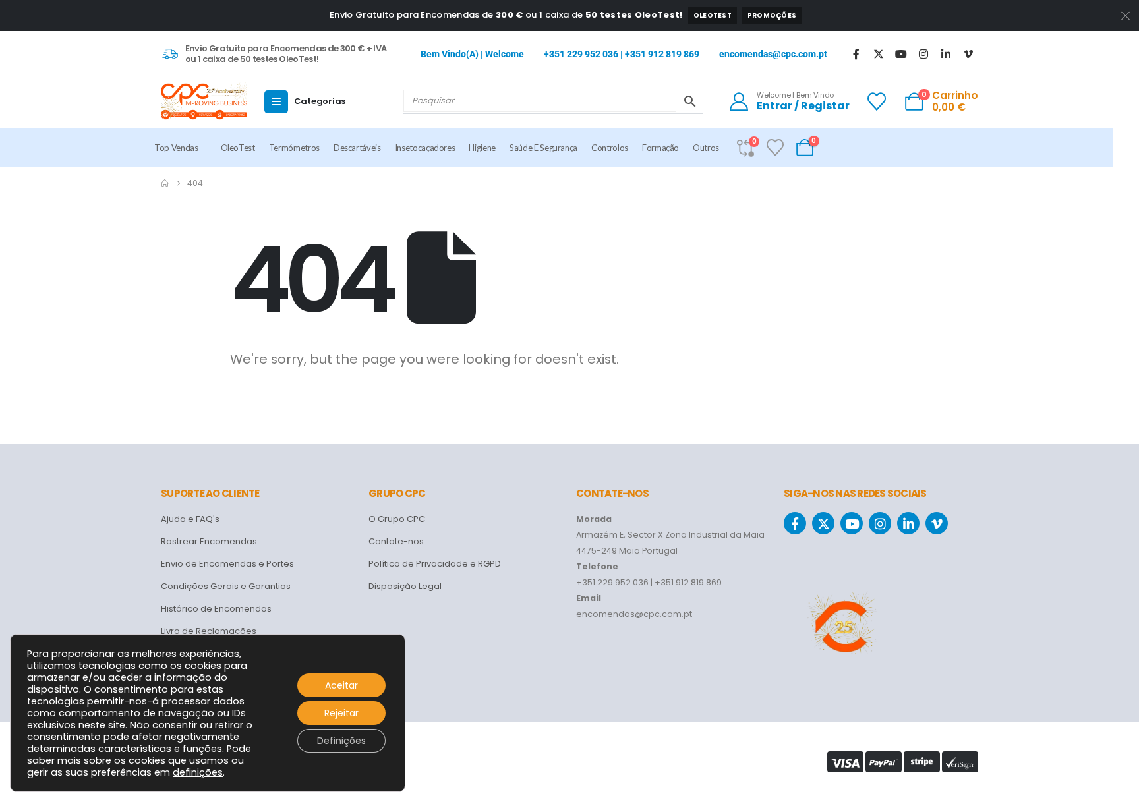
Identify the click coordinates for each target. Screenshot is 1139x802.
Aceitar (341, 685)
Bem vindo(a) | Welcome (472, 54)
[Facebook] (856, 54)
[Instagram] (923, 54)
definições (198, 772)
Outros (706, 147)
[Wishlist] (876, 101)
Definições (341, 740)
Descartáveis (357, 147)
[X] (878, 54)
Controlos (609, 147)
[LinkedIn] (946, 54)
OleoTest (712, 15)
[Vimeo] (968, 54)
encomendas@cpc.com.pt (773, 54)
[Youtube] (901, 54)
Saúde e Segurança (543, 147)
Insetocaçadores (425, 147)
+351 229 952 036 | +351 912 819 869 (621, 54)
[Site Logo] (204, 101)
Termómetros (294, 147)
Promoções (771, 15)
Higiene (482, 147)
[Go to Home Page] (165, 183)
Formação (660, 147)
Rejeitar (341, 713)
